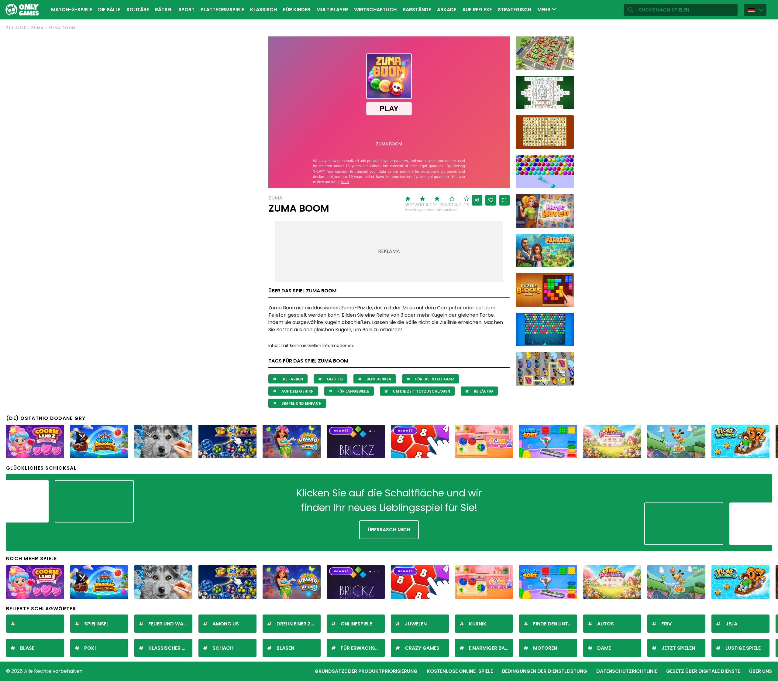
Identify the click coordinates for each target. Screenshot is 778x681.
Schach (222, 648)
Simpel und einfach (301, 403)
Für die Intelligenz (434, 379)
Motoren (545, 648)
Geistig (334, 379)
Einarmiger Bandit (491, 648)
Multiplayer (332, 9)
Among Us (225, 623)
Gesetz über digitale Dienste (703, 671)
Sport (186, 9)
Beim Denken (378, 379)
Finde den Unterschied (555, 623)
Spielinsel (96, 623)
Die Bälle (109, 9)
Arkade (446, 9)
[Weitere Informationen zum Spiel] (565, 63)
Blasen (285, 648)
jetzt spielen (678, 648)
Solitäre (137, 9)
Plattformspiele (222, 9)
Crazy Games (422, 648)
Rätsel (163, 9)
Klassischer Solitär (170, 648)
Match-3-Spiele (71, 9)
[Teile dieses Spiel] (477, 200)
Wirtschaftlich (375, 9)
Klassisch (263, 9)
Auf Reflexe (477, 9)
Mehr (544, 9)
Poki (90, 648)
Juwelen (416, 623)
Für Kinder (296, 9)
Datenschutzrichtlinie (626, 671)
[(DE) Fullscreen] (504, 200)
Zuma (37, 27)
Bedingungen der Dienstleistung (544, 671)
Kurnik (478, 623)
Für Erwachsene (362, 648)
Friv (666, 623)
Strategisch (514, 9)
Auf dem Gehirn (297, 391)
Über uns (760, 671)
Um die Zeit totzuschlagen (421, 391)
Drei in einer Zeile (298, 623)
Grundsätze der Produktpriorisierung (366, 671)
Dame (604, 648)
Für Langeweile (352, 391)
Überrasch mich (389, 529)
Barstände (417, 9)
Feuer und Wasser (170, 623)
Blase (27, 648)
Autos (605, 623)
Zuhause (16, 27)
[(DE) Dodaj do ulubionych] (490, 200)
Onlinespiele (356, 623)
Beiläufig (483, 391)
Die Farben (292, 379)
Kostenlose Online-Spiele (460, 671)
